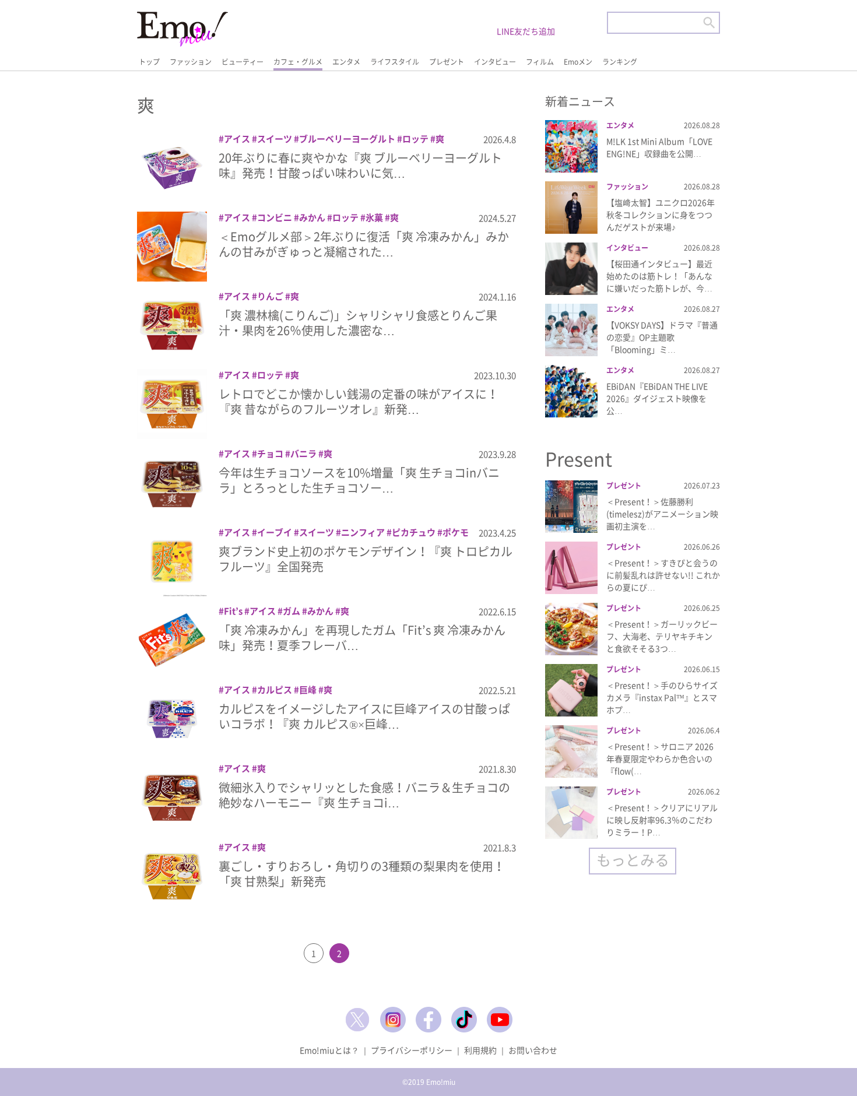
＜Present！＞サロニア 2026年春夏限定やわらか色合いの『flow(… (660, 758)
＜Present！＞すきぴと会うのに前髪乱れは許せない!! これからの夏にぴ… (663, 575)
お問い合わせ (532, 1050)
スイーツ (274, 138)
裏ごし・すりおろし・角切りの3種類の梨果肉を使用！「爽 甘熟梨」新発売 (362, 874)
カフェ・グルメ (297, 62)
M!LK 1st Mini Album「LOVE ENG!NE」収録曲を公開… (659, 147)
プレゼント (446, 62)
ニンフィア (363, 532)
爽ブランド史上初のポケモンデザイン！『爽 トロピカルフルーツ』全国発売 (365, 559)
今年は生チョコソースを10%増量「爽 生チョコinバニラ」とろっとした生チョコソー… (359, 480)
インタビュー (495, 62)
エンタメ (346, 62)
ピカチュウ (413, 532)
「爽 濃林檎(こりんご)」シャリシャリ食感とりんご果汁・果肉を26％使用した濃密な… (358, 323)
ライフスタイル (394, 62)
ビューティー (243, 62)
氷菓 (374, 217)
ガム (291, 611)
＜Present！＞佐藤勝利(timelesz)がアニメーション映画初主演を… (662, 514)
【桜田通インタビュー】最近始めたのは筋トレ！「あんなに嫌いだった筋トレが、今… (659, 276)
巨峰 (308, 689)
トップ (149, 62)
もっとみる (632, 859)
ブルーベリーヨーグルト (347, 138)
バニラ (303, 453)
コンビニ (274, 217)
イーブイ (274, 532)
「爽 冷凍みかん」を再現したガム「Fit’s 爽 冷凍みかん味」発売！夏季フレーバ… (362, 637)
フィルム (540, 62)
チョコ (270, 453)
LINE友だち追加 (526, 31)
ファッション (191, 62)
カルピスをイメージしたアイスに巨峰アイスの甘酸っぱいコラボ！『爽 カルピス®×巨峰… (364, 716)
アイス (237, 138)
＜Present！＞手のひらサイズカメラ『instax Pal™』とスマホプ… (662, 697)
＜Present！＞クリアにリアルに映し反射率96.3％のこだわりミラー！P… (662, 820)
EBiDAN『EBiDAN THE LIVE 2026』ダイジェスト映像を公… (657, 398)
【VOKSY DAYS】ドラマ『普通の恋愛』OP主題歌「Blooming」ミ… (662, 337)
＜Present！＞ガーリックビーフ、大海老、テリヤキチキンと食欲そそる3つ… (662, 636)
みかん (312, 217)
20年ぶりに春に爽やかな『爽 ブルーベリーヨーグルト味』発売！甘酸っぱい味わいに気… (360, 165)
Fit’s (233, 611)
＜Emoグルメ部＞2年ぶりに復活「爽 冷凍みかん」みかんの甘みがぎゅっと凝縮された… (364, 244)
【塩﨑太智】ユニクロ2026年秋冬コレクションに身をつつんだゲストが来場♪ (660, 214)
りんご (270, 296)
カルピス (274, 689)
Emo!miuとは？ (329, 1050)
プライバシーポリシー (411, 1050)
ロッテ (415, 138)
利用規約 (480, 1050)
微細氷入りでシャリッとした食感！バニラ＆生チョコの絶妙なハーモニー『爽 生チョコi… (364, 795)
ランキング (619, 62)
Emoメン (578, 62)
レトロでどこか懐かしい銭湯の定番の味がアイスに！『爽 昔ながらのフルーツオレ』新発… (358, 401)
